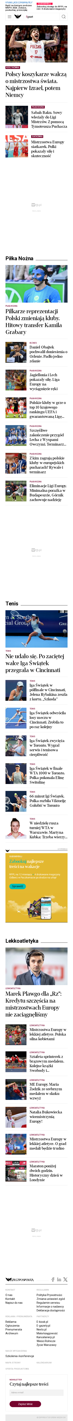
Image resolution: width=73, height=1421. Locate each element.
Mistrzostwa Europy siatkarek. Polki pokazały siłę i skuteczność (47, 149)
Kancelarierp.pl (46, 1337)
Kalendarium (44, 1362)
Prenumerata (13, 1329)
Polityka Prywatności (49, 1295)
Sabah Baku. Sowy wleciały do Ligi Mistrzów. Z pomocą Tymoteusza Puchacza (49, 119)
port (29, 17)
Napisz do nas (14, 1302)
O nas (8, 1295)
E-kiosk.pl (42, 1321)
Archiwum (11, 1333)
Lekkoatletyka (21, 941)
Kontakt (10, 1298)
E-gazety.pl (43, 1325)
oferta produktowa (17, 1369)
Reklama (10, 1321)
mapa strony (13, 1362)
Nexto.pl (42, 1329)
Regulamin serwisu (48, 1302)
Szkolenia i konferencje (19, 1356)
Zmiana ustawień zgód (51, 1298)
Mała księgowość (47, 1333)
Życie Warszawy (46, 1344)
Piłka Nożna (19, 258)
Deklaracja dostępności (51, 1310)
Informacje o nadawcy (50, 1306)
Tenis (11, 604)
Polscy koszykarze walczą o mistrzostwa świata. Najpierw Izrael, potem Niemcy (36, 85)
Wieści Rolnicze (46, 1341)
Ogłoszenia (12, 1325)
